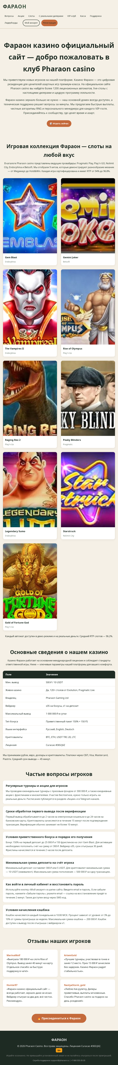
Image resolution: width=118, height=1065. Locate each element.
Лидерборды (11, 22)
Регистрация (49, 22)
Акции (21, 16)
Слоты (31, 16)
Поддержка (95, 16)
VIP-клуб (71, 16)
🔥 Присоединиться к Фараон (59, 1018)
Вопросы (9, 16)
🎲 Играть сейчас (59, 123)
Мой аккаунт (31, 22)
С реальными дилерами (51, 16)
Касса (83, 16)
